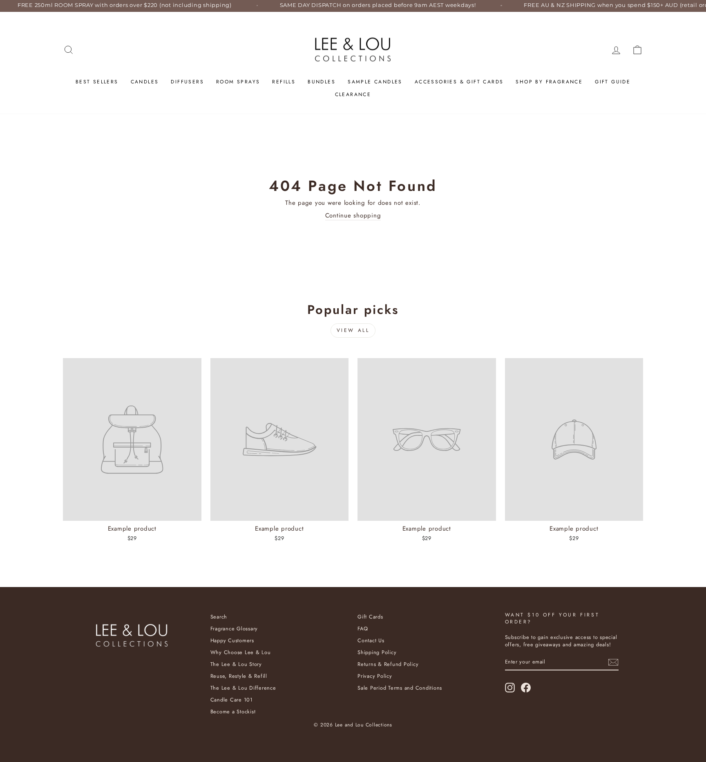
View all (353, 330)
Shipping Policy (376, 652)
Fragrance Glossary (234, 628)
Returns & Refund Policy (387, 664)
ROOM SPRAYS (238, 81)
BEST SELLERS (97, 81)
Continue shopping (353, 215)
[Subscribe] (613, 662)
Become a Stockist (233, 711)
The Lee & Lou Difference (243, 688)
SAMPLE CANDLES (375, 81)
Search (219, 617)
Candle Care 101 (231, 700)
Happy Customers (232, 640)
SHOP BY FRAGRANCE (549, 81)
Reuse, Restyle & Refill (238, 676)
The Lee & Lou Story (236, 664)
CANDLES (145, 81)
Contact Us (370, 640)
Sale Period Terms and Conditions (399, 688)
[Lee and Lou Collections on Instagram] (510, 688)
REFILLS (283, 81)
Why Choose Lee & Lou (240, 652)
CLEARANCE (353, 94)
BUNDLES (321, 81)
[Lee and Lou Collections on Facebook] (526, 688)
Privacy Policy (374, 676)
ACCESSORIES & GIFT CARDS (459, 81)
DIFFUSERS (187, 81)
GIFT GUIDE (612, 81)
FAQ (362, 628)
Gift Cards (370, 617)
